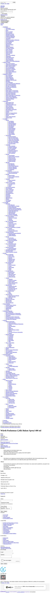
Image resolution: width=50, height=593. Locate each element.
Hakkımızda (5, 537)
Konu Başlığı (3, 549)
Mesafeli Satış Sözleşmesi (8, 524)
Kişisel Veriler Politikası (8, 527)
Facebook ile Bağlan (5, 20)
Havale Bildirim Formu (8, 518)
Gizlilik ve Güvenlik (7, 525)
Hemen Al (8, 442)
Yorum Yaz (3, 493)
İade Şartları (5, 526)
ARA (14, 2)
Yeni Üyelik (5, 514)
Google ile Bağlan (4, 22)
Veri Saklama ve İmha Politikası (9, 533)
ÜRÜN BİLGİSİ (4, 445)
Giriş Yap (2, 16)
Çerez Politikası (6, 532)
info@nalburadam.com (5, 547)
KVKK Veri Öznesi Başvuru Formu (10, 522)
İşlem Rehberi (6, 529)
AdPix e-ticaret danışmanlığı (28, 586)
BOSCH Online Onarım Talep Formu (11, 542)
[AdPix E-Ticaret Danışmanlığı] (9, 587)
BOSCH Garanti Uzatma (8, 541)
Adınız (2, 498)
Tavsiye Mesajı (4, 506)
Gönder (5, 511)
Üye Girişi (5, 516)
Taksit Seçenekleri (4, 439)
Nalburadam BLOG (7, 543)
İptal (2, 511)
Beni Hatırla (4, 13)
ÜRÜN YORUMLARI (5, 446)
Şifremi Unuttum (4, 14)
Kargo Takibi (6, 540)
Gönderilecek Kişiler (5, 502)
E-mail (2, 552)
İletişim (4, 539)
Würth (2, 435)
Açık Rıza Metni (6, 531)
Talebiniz (2, 554)
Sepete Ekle (3, 442)
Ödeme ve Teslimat (7, 528)
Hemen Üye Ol (4, 19)
